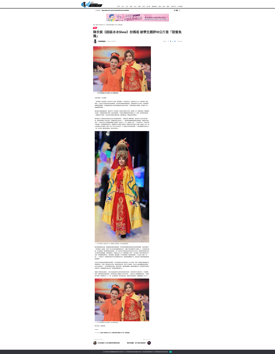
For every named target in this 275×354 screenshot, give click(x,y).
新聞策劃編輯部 (102, 41)
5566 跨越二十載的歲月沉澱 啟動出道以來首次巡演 (112, 10)
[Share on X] (171, 41)
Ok (170, 351)
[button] (179, 10)
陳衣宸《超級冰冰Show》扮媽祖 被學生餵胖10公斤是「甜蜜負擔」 (115, 332)
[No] (273, 352)
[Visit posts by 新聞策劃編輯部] (95, 41)
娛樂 (95, 27)
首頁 (94, 24)
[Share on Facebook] (168, 41)
